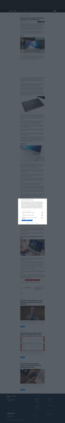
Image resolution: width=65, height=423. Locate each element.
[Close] (45, 200)
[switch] (42, 212)
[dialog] (32, 211)
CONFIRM (27, 220)
